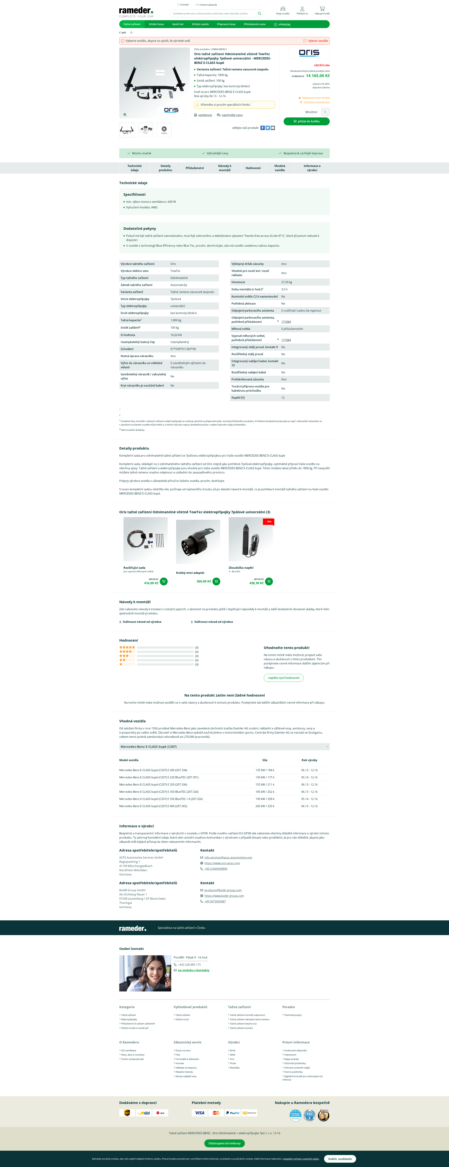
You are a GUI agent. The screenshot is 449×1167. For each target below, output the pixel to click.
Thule (233, 1063)
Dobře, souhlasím (340, 1159)
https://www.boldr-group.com (224, 896)
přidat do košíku (309, 121)
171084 (286, 322)
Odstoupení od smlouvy (225, 1143)
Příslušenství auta (255, 24)
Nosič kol (177, 24)
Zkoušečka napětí (241, 568)
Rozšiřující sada (134, 568)
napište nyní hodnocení (283, 678)
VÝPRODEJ (284, 24)
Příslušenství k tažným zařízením (138, 1023)
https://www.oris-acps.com (222, 863)
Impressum (290, 1054)
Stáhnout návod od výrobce (142, 622)
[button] (302, 10)
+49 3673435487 (215, 901)
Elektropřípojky (129, 1019)
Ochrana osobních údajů (297, 1067)
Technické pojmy (293, 1015)
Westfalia (234, 1067)
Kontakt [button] (184, 4)
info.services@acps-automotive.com (228, 857)
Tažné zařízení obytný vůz (243, 1023)
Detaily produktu (165, 168)
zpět (123, 32)
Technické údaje (135, 168)
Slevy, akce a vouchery (133, 1054)
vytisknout (205, 115)
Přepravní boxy (226, 24)
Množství (311, 112)
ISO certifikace (128, 1050)
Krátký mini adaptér (190, 573)
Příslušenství (195, 168)
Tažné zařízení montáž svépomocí (247, 1015)
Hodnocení (253, 168)
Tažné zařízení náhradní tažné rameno (250, 1019)
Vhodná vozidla (279, 168)
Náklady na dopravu (186, 1067)
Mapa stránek (291, 1059)
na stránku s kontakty (193, 970)
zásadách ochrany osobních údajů (301, 1158)
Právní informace (296, 1042)
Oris (232, 1059)
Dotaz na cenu (183, 1050)
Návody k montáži (224, 168)
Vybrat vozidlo (317, 41)
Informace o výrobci (312, 168)
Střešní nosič (182, 1019)
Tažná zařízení (131, 24)
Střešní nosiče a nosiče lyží (134, 1028)
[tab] (126, 131)
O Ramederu (129, 1042)
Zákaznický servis (187, 1042)
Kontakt (180, 1063)
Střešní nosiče (200, 24)
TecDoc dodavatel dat (132, 1059)
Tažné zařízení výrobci (241, 1028)
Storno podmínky (293, 1071)
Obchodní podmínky (295, 1063)
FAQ (178, 1054)
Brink (232, 1050)
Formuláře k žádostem (187, 1059)
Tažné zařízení (183, 1015)
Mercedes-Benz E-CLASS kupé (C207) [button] (149, 746)
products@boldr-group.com (223, 890)
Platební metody (184, 1071)
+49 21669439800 (216, 869)
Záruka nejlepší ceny (186, 1076)
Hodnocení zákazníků (295, 1050)
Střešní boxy (156, 24)
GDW (232, 1054)
